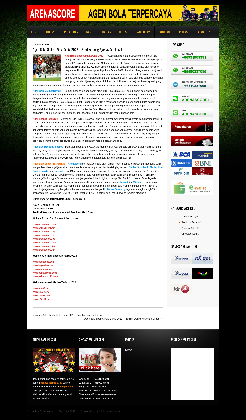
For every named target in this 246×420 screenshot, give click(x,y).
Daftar (106, 32)
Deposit (124, 32)
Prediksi (183, 32)
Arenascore (59, 212)
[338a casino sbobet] (181, 278)
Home (34, 32)
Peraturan (71, 32)
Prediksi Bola (188, 228)
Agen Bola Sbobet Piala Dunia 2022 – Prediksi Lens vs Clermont (70, 315)
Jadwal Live (203, 32)
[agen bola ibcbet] (202, 262)
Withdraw (143, 32)
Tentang (51, 32)
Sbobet (68, 199)
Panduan (164, 32)
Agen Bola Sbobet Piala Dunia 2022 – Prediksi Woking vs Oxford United (122, 318)
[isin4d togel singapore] (181, 293)
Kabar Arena (187, 216)
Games (90, 32)
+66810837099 (98, 386)
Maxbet (79, 199)
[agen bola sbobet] (181, 262)
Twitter (128, 350)
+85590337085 (101, 383)
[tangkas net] (202, 278)
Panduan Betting (190, 222)
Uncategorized (189, 234)
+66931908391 (101, 379)
